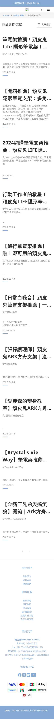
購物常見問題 (27, 615)
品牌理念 (27, 576)
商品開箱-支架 (34, 15)
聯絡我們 (27, 583)
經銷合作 (27, 580)
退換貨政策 (27, 611)
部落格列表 (18, 15)
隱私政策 (27, 604)
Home (6, 15)
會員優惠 (27, 600)
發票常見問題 (27, 619)
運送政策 (27, 608)
